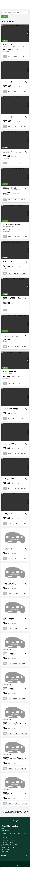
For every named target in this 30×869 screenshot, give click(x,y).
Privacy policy (23, 863)
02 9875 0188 (7, 830)
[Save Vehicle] (26, 46)
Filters (5, 16)
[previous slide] (2, 33)
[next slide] (28, 33)
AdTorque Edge (18, 865)
